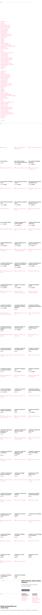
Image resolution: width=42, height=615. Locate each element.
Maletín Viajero (3, 37)
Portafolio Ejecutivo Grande (6, 35)
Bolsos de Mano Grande (5, 28)
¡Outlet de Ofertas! (4, 55)
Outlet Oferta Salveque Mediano (7, 59)
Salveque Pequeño (4, 30)
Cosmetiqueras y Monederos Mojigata (8, 46)
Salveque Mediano (4, 31)
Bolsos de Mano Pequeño (5, 25)
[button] (21, 69)
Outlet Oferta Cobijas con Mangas (7, 64)
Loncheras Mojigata (4, 43)
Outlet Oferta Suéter (4, 61)
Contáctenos (3, 67)
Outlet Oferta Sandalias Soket (6, 63)
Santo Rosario (3, 24)
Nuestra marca (3, 21)
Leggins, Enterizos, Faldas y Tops (7, 52)
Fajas (1, 50)
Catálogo (2, 22)
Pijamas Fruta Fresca (4, 48)
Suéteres (2, 51)
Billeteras (2, 38)
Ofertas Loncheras (4, 56)
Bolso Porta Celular (4, 29)
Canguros (2, 39)
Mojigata (2, 42)
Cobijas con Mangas (4, 54)
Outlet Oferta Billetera (5, 60)
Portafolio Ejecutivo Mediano (6, 34)
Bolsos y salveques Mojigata (6, 44)
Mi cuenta (2, 68)
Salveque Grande (4, 33)
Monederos (3, 41)
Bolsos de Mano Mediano (5, 26)
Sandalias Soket (4, 47)
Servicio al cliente (4, 65)
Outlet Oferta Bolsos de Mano (6, 57)
